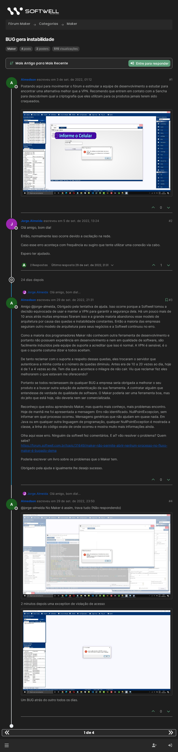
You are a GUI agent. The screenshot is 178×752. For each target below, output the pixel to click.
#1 (170, 79)
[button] (6, 745)
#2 (170, 221)
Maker (11, 48)
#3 (170, 300)
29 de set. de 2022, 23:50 (76, 501)
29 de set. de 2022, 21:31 (75, 300)
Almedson (28, 79)
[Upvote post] (153, 207)
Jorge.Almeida (32, 221)
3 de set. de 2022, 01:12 (74, 79)
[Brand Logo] (33, 11)
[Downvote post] (169, 207)
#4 (170, 501)
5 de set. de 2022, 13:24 (81, 221)
